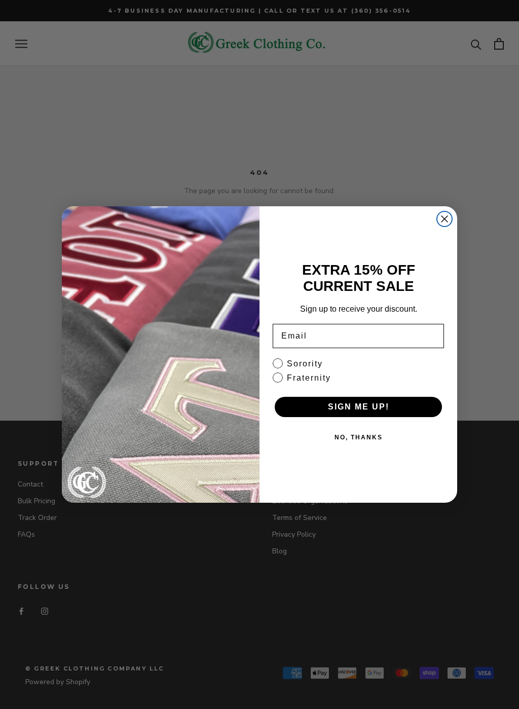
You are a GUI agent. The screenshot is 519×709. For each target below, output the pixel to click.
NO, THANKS (359, 437)
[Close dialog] (444, 219)
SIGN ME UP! (358, 406)
